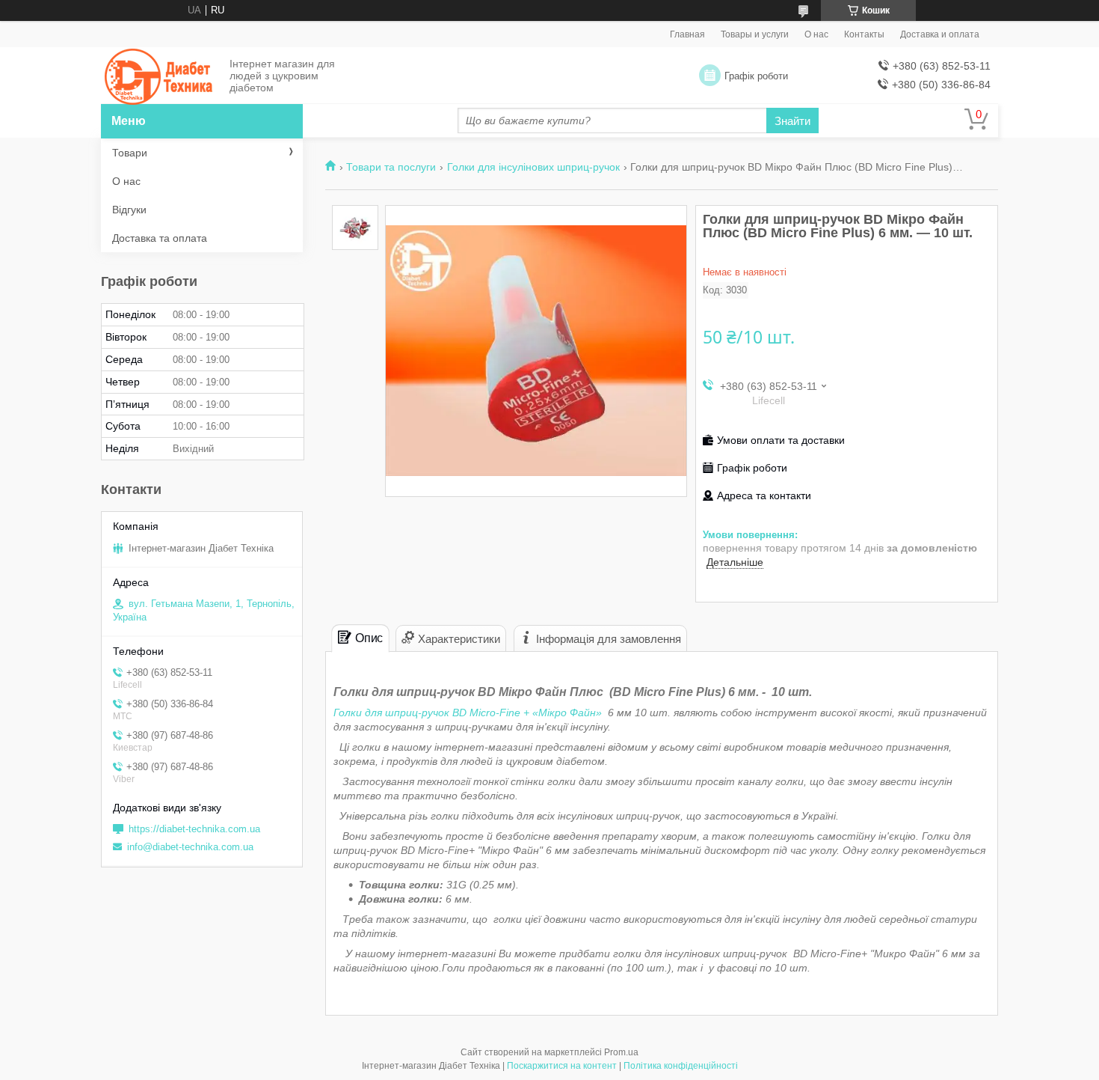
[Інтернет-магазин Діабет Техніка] (161, 76)
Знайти (792, 121)
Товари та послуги (391, 167)
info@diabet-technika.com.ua (190, 846)
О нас (816, 34)
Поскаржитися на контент (562, 1066)
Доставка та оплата (159, 238)
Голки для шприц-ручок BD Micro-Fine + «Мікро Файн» (470, 713)
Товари (129, 153)
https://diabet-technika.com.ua (194, 829)
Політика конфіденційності (681, 1066)
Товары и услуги (755, 34)
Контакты (864, 34)
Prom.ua (621, 1052)
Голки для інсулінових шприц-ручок (533, 167)
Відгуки (129, 210)
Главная (687, 34)
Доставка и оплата (939, 34)
